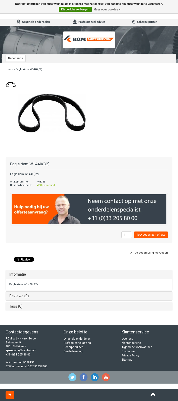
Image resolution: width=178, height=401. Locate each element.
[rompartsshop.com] (89, 40)
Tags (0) (15, 306)
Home (9, 69)
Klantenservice (131, 343)
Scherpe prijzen (73, 347)
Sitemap (127, 359)
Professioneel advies (77, 343)
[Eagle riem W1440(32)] (10, 84)
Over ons (127, 338)
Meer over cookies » (107, 9)
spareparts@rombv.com (21, 350)
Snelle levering (73, 351)
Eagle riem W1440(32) (29, 69)
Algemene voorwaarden (137, 347)
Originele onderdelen (77, 338)
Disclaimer (129, 351)
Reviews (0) (19, 296)
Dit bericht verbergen (75, 9)
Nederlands (15, 58)
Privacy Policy (130, 355)
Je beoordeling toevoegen (151, 252)
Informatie (17, 274)
